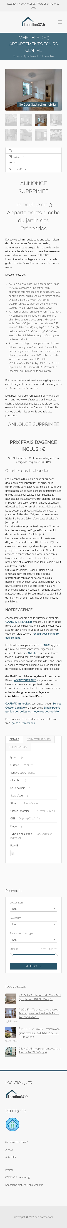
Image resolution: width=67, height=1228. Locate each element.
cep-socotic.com (44, 1217)
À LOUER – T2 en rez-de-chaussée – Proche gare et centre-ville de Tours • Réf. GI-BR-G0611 (39, 1013)
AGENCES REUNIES (25, 680)
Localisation (16, 902)
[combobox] (33, 909)
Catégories (15, 918)
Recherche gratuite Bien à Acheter (24, 1185)
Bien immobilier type (21, 933)
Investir (9, 1169)
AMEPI (31, 653)
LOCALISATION (18, 747)
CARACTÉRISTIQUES (39, 739)
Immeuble (48, 56)
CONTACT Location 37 (17, 1177)
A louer (9, 1149)
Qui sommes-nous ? (16, 1142)
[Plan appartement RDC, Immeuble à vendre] (13, 853)
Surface (33, 948)
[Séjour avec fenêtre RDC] (33, 90)
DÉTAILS (14, 739)
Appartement (31, 56)
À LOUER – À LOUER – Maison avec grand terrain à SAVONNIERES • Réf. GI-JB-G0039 (39, 1033)
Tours (16, 56)
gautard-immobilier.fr (23, 723)
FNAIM (46, 645)
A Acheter (10, 1157)
